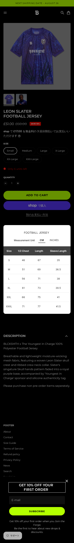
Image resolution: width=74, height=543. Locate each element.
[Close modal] (67, 481)
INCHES (54, 240)
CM (42, 240)
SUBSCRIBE (37, 511)
